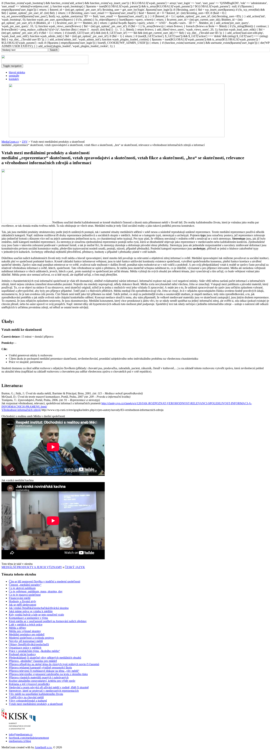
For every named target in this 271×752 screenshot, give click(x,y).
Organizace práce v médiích (25, 647)
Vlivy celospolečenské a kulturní (28, 700)
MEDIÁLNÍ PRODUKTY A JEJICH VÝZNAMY (31, 567)
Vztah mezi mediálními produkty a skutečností (36, 703)
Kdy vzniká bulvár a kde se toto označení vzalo (36, 614)
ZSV (25, 141)
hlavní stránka (17, 72)
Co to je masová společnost (25, 594)
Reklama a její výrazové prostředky (29, 684)
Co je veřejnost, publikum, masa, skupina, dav (35, 591)
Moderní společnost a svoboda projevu (31, 637)
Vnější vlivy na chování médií (26, 697)
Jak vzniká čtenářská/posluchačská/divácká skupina (39, 608)
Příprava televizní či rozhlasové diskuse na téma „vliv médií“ (44, 670)
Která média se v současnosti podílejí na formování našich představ (48, 621)
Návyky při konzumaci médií (26, 641)
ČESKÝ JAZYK (75, 567)
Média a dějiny (17, 627)
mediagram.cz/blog (20, 741)
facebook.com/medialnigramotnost (29, 737)
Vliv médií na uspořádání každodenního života (36, 694)
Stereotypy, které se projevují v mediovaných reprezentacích (44, 690)
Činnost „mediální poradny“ (25, 584)
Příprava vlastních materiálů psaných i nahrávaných (39, 677)
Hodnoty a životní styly (22, 601)
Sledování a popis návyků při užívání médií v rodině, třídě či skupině (49, 687)
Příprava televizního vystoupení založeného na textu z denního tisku (48, 674)
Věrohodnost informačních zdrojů (21, 409)
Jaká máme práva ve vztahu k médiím (31, 611)
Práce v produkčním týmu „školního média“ (34, 651)
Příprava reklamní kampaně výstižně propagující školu (40, 667)
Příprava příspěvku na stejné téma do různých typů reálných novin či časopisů (54, 664)
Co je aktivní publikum (22, 588)
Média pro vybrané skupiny (25, 631)
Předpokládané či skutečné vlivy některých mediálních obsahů (45, 657)
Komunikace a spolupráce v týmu (28, 617)
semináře (14, 75)
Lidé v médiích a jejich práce (25, 624)
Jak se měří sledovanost (22, 604)
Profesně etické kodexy (22, 654)
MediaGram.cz (10, 141)
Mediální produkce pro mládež (26, 634)
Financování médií (19, 598)
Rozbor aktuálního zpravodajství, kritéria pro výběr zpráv (42, 680)
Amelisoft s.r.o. (43, 747)
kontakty (14, 79)
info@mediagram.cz (20, 734)
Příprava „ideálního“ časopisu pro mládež (33, 660)
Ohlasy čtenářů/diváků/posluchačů (29, 644)
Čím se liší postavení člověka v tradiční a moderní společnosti (44, 581)
